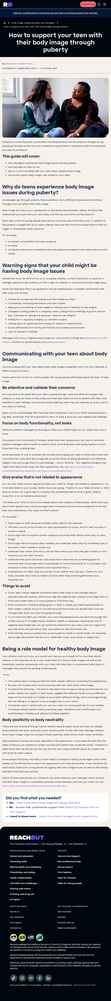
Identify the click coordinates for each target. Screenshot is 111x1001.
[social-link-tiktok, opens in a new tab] (13, 978)
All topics (15, 899)
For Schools (76, 844)
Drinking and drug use (22, 894)
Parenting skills (18, 861)
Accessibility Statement (62, 985)
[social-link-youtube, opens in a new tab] (31, 978)
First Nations (65, 872)
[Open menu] (105, 4)
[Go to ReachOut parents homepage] (27, 837)
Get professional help (69, 861)
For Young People (52, 844)
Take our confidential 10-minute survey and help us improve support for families (55, 13)
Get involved (64, 911)
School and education (21, 856)
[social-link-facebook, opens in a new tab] (39, 978)
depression (91, 338)
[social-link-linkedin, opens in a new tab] (48, 978)
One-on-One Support (69, 856)
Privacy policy (35, 985)
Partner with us (66, 922)
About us (14, 911)
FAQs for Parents (67, 878)
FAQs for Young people (70, 883)
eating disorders (56, 342)
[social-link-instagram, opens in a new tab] (22, 978)
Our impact (16, 922)
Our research (17, 917)
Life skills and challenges (23, 883)
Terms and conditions (18, 985)
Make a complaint (67, 928)
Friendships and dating (22, 872)
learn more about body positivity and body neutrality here (34, 786)
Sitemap (46, 985)
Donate (61, 917)
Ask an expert (65, 867)
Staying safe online (20, 888)
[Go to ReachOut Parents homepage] (7, 4)
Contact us (16, 928)
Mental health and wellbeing (25, 867)
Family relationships (21, 878)
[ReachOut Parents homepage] (4, 23)
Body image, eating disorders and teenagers (33, 23)
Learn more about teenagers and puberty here (68, 816)
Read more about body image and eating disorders (48, 802)
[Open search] (99, 4)
